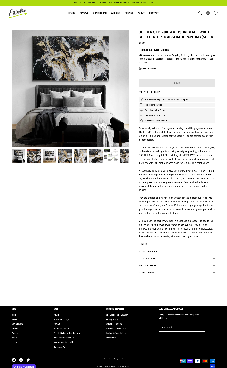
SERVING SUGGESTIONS (148, 251)
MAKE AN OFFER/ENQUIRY (149, 92)
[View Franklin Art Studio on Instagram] (14, 360)
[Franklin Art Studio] (18, 13)
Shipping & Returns (114, 324)
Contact (15, 342)
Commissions (17, 324)
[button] (71, 13)
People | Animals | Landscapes (67, 333)
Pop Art (57, 324)
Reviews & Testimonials (116, 328)
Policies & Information (115, 308)
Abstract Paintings (61, 319)
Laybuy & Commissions (116, 333)
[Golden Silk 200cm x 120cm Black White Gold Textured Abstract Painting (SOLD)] (18, 156)
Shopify (126, 367)
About (14, 337)
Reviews (15, 319)
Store (14, 315)
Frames (15, 333)
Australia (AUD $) (111, 358)
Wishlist (15, 328)
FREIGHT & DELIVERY (147, 258)
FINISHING (143, 244)
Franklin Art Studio (109, 367)
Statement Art (59, 347)
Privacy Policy (112, 319)
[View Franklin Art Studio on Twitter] (28, 360)
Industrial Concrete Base (64, 337)
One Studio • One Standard (117, 315)
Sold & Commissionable (64, 342)
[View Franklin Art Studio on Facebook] (21, 360)
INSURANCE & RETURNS (148, 265)
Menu (14, 308)
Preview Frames (148, 68)
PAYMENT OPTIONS (146, 272)
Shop (56, 308)
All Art (56, 315)
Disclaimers (111, 337)
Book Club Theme (61, 328)
